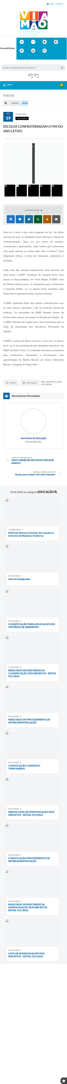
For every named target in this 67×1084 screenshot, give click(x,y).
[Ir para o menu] (61, 51)
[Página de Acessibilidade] (44, 51)
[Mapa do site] (33, 51)
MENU (10, 85)
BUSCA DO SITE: (10, 62)
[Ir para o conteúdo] (54, 51)
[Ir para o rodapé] (27, 57)
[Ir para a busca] (19, 57)
